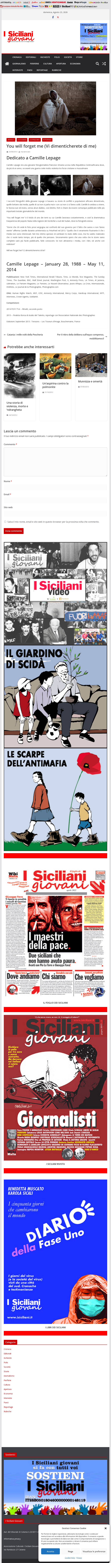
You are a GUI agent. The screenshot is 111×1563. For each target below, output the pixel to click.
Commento (10, 444)
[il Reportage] (81, 2)
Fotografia (22, 140)
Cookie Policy (70, 1558)
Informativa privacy (12, 1538)
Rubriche (56, 70)
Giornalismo (19, 63)
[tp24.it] (41, 6)
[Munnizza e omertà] (91, 355)
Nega (70, 1551)
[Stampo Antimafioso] (27, 6)
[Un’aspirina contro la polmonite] (55, 355)
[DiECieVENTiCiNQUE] (55, 2)
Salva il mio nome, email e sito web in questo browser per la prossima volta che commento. (53, 521)
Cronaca (17, 57)
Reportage (42, 70)
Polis (57, 57)
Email (7, 494)
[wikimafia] (46, 6)
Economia (75, 63)
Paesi (29, 70)
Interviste (17, 70)
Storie (79, 57)
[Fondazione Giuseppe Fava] (50, 6)
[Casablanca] (34, 2)
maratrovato (25, 152)
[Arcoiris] (17, 2)
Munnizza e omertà (90, 381)
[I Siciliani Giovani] (7, 63)
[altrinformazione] (85, 6)
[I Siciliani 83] (66, 6)
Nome (8, 481)
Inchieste (45, 57)
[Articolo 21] (26, 2)
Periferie (34, 63)
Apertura (61, 63)
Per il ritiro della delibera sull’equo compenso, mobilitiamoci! (80, 336)
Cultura (47, 63)
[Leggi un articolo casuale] (104, 63)
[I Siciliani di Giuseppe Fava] (56, 6)
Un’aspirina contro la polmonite (55, 385)
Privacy (79, 1558)
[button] (105, 1528)
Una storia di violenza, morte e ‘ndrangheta (17, 406)
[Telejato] (35, 6)
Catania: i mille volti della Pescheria (25, 334)
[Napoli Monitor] (104, 2)
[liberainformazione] (94, 2)
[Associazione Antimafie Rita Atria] (11, 6)
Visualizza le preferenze (94, 1551)
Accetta (50, 1551)
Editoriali (31, 57)
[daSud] (42, 2)
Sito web (8, 507)
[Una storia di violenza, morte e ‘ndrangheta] (19, 355)
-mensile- (11, 140)
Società (68, 57)
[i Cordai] (70, 2)
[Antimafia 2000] (5, 2)
